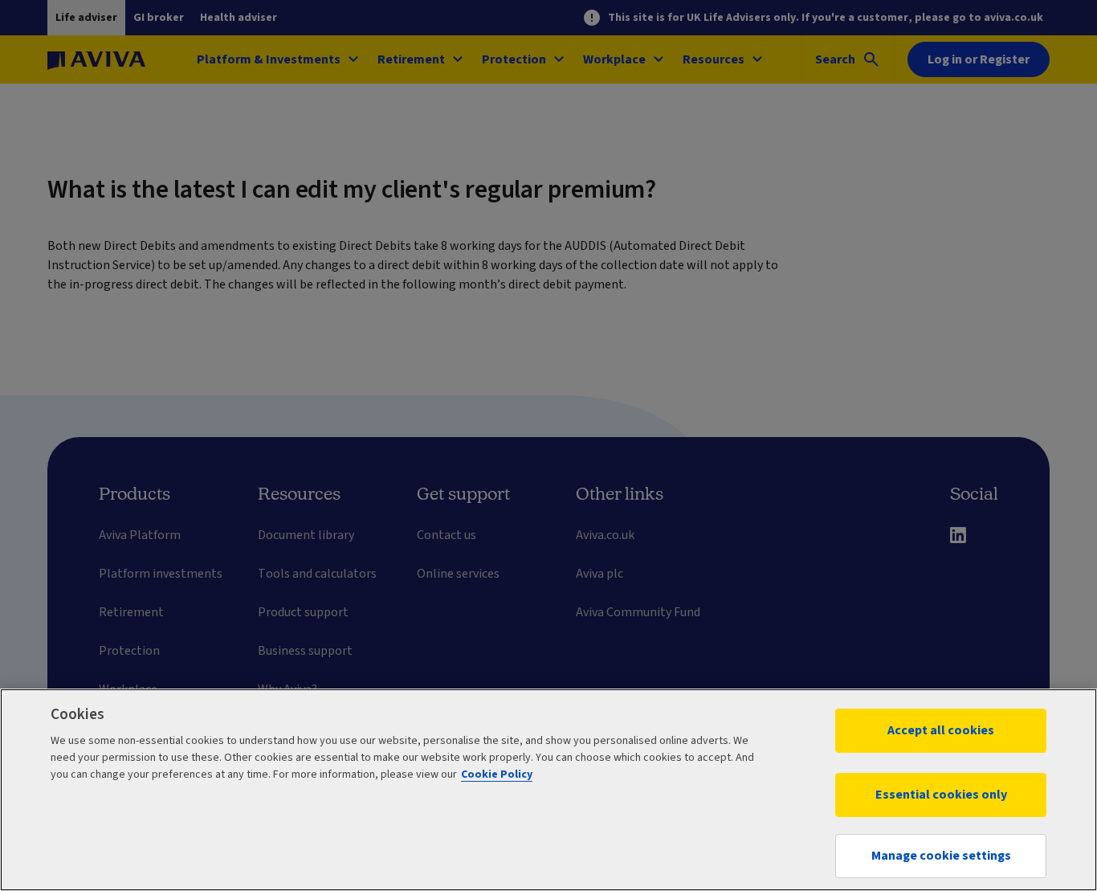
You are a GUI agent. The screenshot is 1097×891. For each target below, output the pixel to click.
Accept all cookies (940, 730)
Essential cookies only (941, 794)
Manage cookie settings (941, 855)
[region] (548, 790)
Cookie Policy (496, 774)
